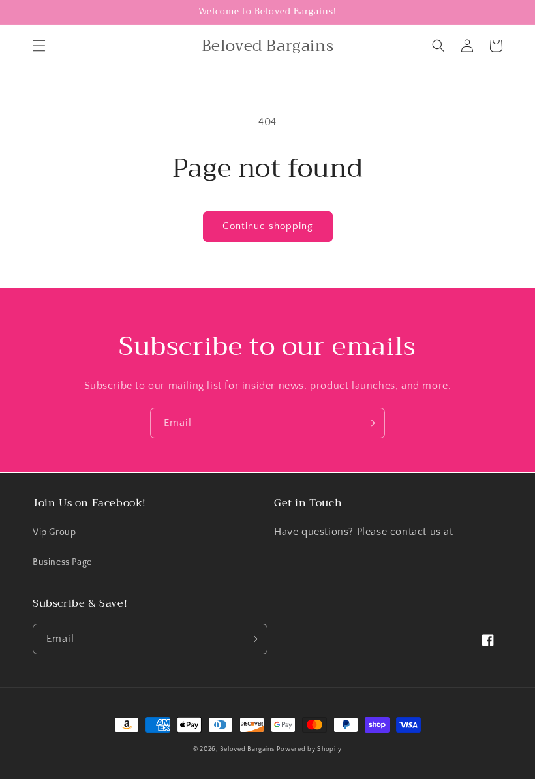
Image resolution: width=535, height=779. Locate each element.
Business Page (62, 562)
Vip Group (54, 532)
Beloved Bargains (247, 749)
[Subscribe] (370, 423)
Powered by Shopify (309, 749)
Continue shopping (267, 226)
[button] (39, 45)
